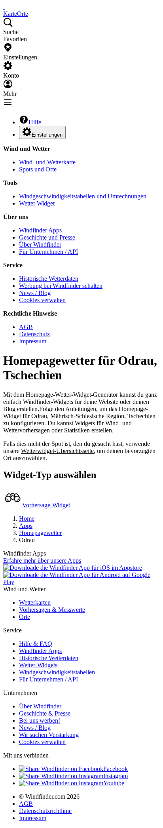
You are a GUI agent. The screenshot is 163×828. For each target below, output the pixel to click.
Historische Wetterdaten (48, 278)
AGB (26, 327)
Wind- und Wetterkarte (47, 162)
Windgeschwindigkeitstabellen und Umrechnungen (82, 196)
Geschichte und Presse (47, 237)
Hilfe (34, 122)
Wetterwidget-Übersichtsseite (57, 450)
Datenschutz (34, 334)
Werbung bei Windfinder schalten (60, 285)
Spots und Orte (38, 169)
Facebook (115, 768)
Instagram (115, 776)
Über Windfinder (40, 244)
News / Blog (35, 292)
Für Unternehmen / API (48, 251)
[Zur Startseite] (4, 6)
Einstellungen (47, 135)
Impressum (32, 341)
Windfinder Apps (40, 230)
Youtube (113, 783)
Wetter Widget (37, 203)
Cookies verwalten (42, 300)
